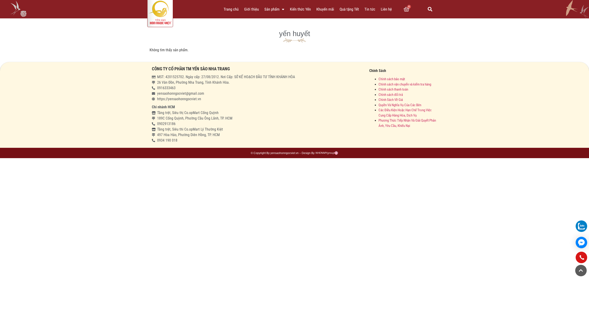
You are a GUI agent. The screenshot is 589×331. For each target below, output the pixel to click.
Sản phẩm (272, 9)
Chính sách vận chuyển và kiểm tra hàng (404, 84)
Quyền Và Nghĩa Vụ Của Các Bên (399, 105)
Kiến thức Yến (300, 9)
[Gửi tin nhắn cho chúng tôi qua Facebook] (581, 242)
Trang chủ (231, 9)
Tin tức (369, 9)
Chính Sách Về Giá (390, 100)
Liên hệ (386, 9)
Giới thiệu (251, 9)
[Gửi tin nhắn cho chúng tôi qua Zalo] (581, 226)
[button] (430, 9)
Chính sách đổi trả (390, 95)
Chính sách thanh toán (393, 89)
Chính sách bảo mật (392, 79)
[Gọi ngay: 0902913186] (581, 259)
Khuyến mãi (325, 9)
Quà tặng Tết (349, 9)
